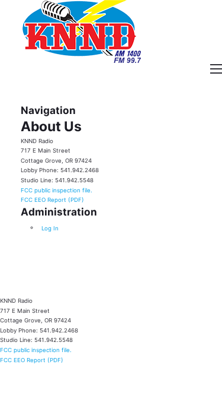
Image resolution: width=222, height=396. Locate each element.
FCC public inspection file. (56, 189)
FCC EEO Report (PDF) (52, 200)
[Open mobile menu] (216, 69)
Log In (50, 227)
